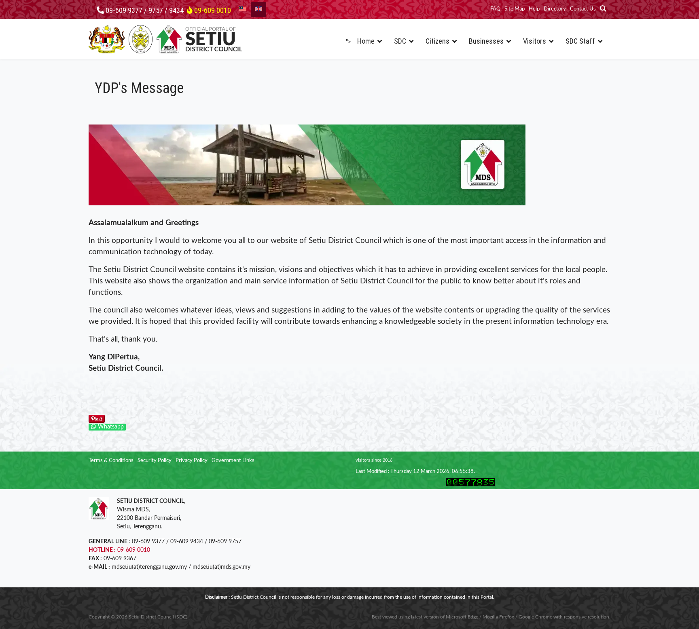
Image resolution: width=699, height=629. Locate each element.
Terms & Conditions (111, 460)
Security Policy (155, 460)
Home (366, 41)
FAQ (495, 9)
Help (534, 9)
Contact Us (583, 9)
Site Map (514, 9)
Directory (555, 9)
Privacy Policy (192, 460)
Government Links (233, 460)
